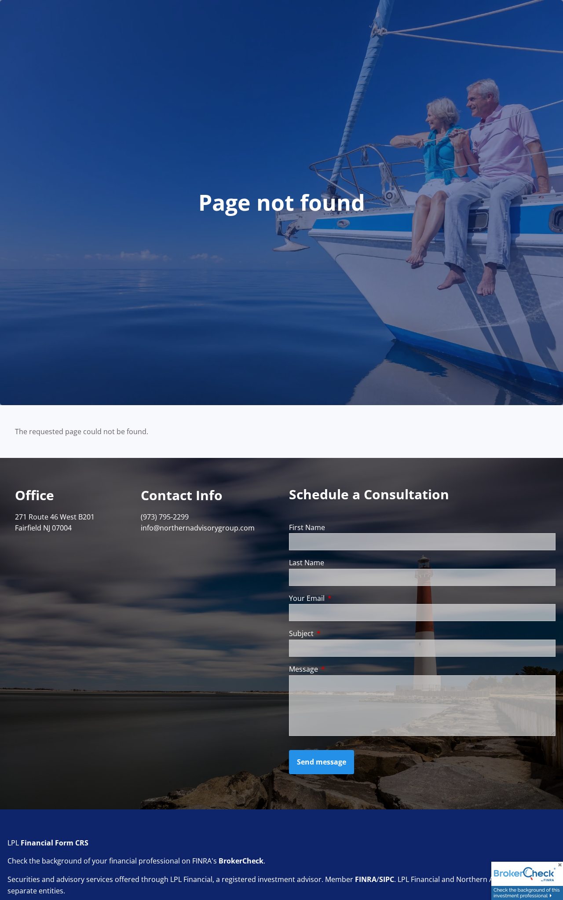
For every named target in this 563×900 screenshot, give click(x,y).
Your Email (342, 598)
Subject (336, 633)
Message (339, 669)
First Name (307, 527)
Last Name (306, 562)
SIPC (386, 879)
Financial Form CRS (54, 843)
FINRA (366, 879)
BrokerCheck (241, 861)
